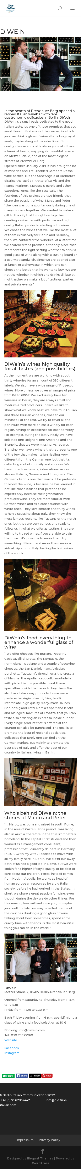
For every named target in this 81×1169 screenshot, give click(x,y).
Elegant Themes (40, 1158)
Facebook (11, 1048)
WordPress (40, 1163)
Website (10, 1040)
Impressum (24, 1140)
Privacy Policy (49, 1140)
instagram (12, 1053)
